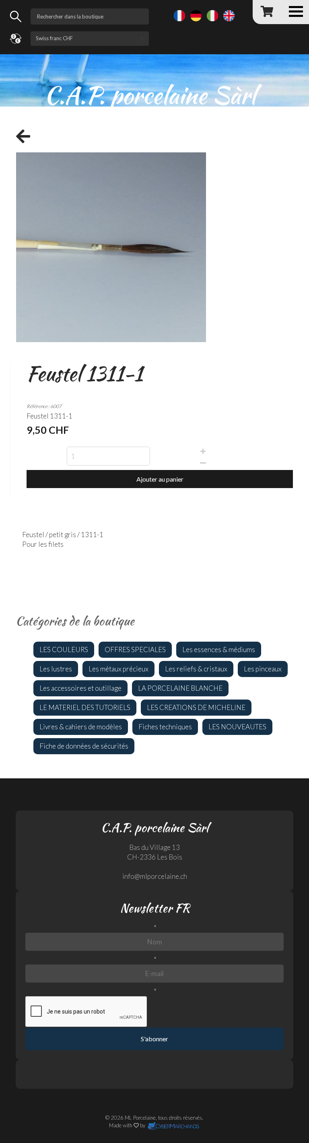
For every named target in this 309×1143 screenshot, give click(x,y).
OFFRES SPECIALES (135, 649)
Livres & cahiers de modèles (80, 726)
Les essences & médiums (218, 649)
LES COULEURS (63, 649)
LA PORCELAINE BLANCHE (180, 688)
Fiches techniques (165, 726)
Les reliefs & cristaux (196, 669)
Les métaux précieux (118, 669)
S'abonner (154, 1038)
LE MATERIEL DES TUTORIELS (84, 707)
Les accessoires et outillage (80, 688)
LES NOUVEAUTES (237, 726)
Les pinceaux (263, 669)
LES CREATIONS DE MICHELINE (196, 707)
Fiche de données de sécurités (83, 746)
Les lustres (55, 669)
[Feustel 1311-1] (111, 246)
